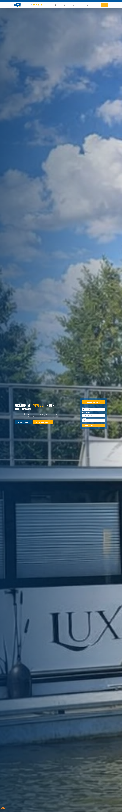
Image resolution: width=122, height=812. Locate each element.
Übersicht (68, 5)
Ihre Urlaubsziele (79, 5)
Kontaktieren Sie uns (43, 421)
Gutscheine (97, 1)
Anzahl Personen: (86, 412)
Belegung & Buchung (77, 1)
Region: (84, 418)
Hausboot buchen (23, 421)
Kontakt (104, 5)
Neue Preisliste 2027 (93, 402)
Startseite (59, 5)
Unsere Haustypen (93, 5)
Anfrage (83, 1)
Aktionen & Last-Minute (90, 1)
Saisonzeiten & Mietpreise (104, 1)
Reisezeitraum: (85, 407)
